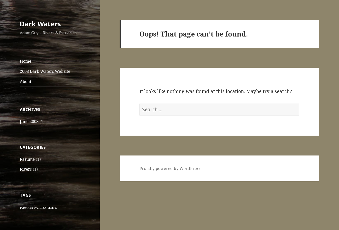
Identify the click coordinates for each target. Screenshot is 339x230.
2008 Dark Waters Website (45, 71)
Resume (27, 159)
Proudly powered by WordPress (169, 168)
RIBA (42, 207)
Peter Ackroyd (29, 207)
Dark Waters (40, 23)
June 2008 (29, 121)
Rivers (26, 169)
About (25, 81)
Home (25, 61)
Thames (52, 207)
